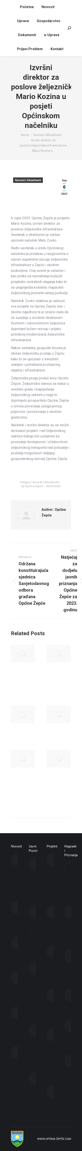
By (32, 486)
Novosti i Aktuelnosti (28, 180)
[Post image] (23, 653)
